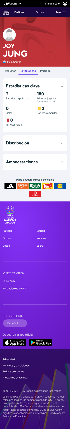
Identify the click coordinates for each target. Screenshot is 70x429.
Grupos (7, 238)
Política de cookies (13, 371)
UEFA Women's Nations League (6, 12)
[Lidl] (60, 186)
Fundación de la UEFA (15, 288)
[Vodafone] (35, 194)
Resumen (10, 70)
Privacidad (9, 359)
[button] (60, 12)
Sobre (39, 245)
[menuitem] (22, 12)
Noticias (41, 238)
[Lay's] (47, 186)
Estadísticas (28, 70)
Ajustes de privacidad (15, 377)
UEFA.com (9, 281)
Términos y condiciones (16, 365)
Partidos (45, 70)
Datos (6, 245)
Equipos (40, 230)
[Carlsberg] (35, 186)
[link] (19, 12)
